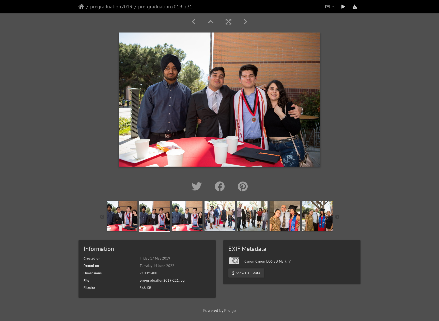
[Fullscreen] (228, 22)
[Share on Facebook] (221, 186)
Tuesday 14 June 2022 (157, 265)
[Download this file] (354, 6)
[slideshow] (343, 6)
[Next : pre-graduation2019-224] (245, 22)
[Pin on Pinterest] (243, 186)
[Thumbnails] (211, 22)
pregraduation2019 (111, 6)
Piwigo (230, 310)
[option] (122, 216)
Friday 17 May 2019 (155, 258)
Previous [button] (102, 217)
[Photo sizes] (329, 6)
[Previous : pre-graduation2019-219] (193, 22)
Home (81, 6)
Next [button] (337, 217)
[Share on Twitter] (198, 186)
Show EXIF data (247, 273)
